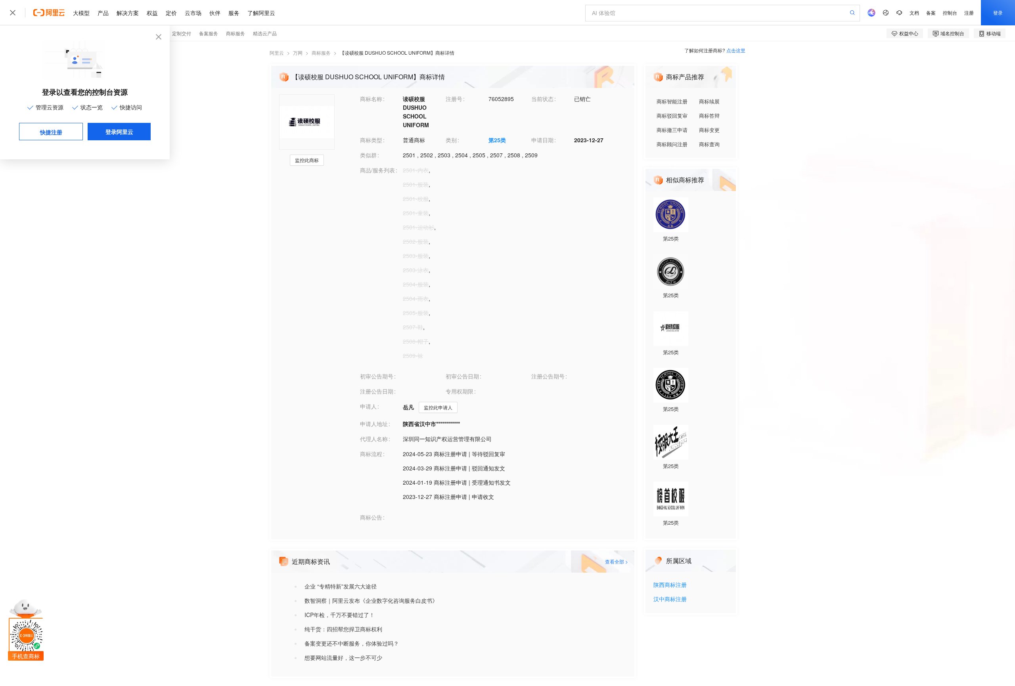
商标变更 (709, 130)
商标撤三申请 (672, 130)
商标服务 (321, 52)
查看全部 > (616, 561)
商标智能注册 (672, 101)
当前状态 (542, 99)
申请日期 (542, 140)
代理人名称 (374, 439)
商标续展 (709, 101)
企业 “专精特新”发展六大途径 (340, 586)
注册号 (454, 99)
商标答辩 (709, 115)
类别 (451, 140)
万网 (298, 52)
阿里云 (277, 52)
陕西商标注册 (670, 585)
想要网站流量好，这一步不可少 (343, 657)
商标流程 (371, 454)
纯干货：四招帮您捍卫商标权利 (343, 629)
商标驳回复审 (672, 115)
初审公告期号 (376, 376)
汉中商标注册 (670, 599)
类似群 (368, 155)
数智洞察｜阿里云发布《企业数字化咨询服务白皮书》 (371, 600)
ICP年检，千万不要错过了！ (339, 615)
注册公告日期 (376, 391)
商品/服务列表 (377, 170)
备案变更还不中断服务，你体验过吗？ (351, 643)
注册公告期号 (548, 376)
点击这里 (735, 50)
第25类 (497, 140)
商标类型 (371, 140)
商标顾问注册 (672, 144)
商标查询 (709, 144)
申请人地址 (374, 424)
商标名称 (371, 99)
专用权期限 (459, 391)
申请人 (368, 406)
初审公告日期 (462, 376)
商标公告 (371, 517)
